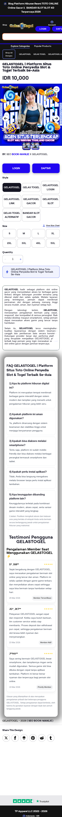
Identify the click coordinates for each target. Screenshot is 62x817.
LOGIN (42, 29)
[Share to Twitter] (6, 737)
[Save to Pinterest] (33, 737)
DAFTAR (46, 168)
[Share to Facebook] (15, 737)
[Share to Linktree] (24, 737)
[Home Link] (21, 25)
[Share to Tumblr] (51, 737)
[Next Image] (56, 118)
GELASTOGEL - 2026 (27, 720)
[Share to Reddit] (42, 737)
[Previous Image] (5, 118)
